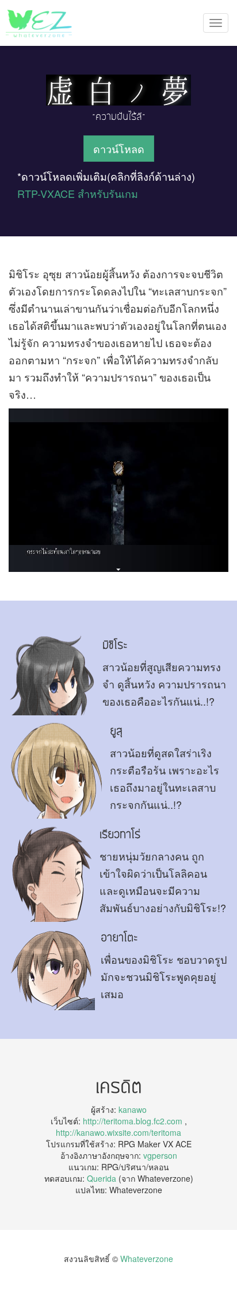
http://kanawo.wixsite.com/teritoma (118, 1132)
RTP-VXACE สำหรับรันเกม (77, 193)
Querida (101, 1178)
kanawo (132, 1109)
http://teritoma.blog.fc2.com (132, 1121)
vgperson (160, 1155)
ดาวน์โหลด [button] (118, 148)
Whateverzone (146, 1258)
